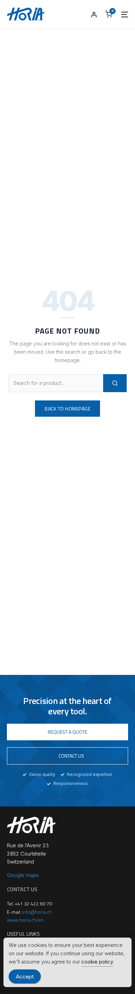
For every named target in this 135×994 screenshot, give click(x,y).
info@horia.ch (37, 911)
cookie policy (97, 961)
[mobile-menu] (121, 14)
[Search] (115, 383)
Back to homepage (67, 408)
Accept (25, 976)
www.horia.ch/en (25, 919)
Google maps (23, 875)
